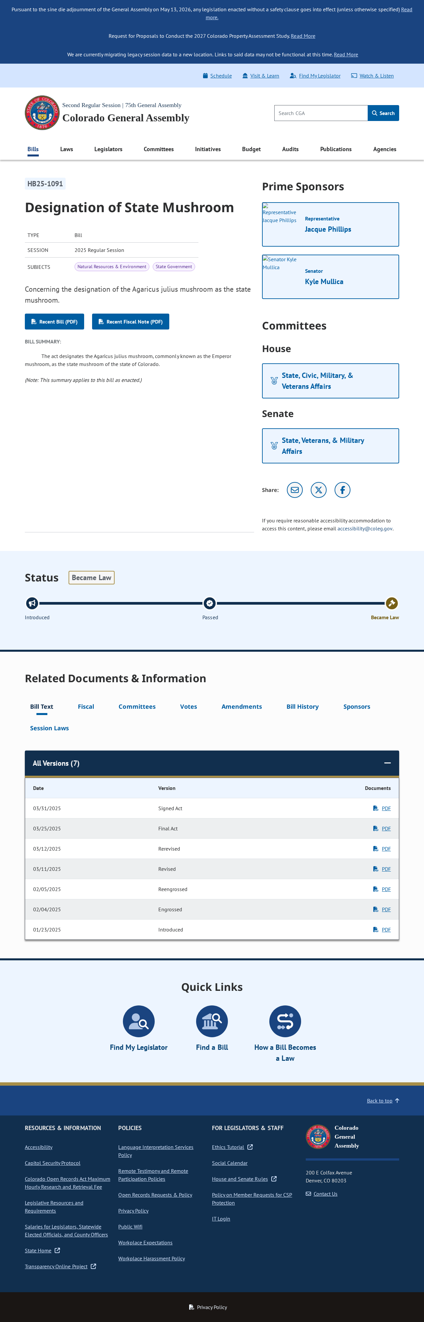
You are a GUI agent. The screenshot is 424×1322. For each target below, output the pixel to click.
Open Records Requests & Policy (155, 1194)
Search (386, 113)
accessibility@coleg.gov (365, 528)
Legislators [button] (108, 149)
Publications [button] (336, 149)
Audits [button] (290, 149)
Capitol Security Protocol (52, 1163)
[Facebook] (342, 490)
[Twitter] (319, 490)
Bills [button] (33, 149)
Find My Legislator (319, 75)
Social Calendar (229, 1163)
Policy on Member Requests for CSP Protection (252, 1198)
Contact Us (326, 1193)
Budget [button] (251, 149)
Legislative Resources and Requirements (54, 1206)
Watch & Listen (377, 75)
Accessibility (38, 1147)
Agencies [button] (385, 149)
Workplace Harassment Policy (151, 1258)
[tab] (42, 707)
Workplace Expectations (145, 1242)
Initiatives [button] (208, 149)
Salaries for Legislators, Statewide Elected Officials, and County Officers (66, 1230)
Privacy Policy (133, 1210)
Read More (303, 35)
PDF (386, 808)
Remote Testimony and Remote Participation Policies (153, 1175)
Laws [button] (66, 149)
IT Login (221, 1218)
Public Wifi (130, 1226)
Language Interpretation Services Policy (155, 1151)
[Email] (295, 490)
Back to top (380, 1100)
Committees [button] (159, 149)
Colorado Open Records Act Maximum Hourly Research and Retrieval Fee (67, 1182)
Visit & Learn (264, 75)
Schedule (221, 75)
